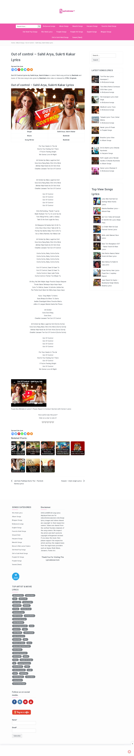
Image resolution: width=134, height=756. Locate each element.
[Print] (28, 69)
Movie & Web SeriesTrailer (21, 646)
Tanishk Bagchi (18, 677)
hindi (31, 626)
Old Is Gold (17, 656)
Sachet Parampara (24, 663)
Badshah (26, 605)
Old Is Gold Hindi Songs (60, 37)
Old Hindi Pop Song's (20, 653)
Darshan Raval (26, 609)
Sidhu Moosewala (19, 670)
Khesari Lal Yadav (19, 643)
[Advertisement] (53, 594)
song (15, 673)
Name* (14, 720)
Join (15, 577)
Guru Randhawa (18, 622)
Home (13, 43)
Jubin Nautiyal (29, 632)
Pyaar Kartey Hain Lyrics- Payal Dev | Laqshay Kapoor (111, 273)
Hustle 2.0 (16, 629)
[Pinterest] (19, 69)
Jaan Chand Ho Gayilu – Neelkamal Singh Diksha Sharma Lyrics (110, 283)
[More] (31, 69)
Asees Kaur (17, 605)
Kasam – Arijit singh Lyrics (71, 481)
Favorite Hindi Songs (109, 26)
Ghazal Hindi (16, 535)
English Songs (92, 32)
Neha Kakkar (17, 649)
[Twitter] (15, 69)
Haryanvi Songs (92, 26)
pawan (26, 656)
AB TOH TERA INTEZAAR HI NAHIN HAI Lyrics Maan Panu (111, 220)
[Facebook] (12, 69)
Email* (14, 727)
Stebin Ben (23, 673)
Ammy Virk (23, 599)
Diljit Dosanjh (17, 615)
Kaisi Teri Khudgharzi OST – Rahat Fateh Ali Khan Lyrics (111, 246)
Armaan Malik (28, 602)
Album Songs (64, 26)
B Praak (16, 609)
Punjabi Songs (61, 32)
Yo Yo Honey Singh (19, 683)
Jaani (25, 629)
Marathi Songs (77, 26)
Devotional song (18, 612)
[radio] (43, 422)
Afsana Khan (30, 595)
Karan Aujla (17, 639)
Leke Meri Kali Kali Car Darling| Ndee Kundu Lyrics (110, 201)
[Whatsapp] (22, 69)
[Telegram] (25, 69)
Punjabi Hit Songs (76, 32)
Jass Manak (17, 632)
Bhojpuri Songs (106, 32)
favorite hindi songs (19, 619)
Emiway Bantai (29, 615)
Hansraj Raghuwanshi (20, 626)
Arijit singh (17, 602)
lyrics (29, 643)
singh (29, 670)
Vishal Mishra (17, 680)
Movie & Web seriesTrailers (21, 546)
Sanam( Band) (77, 37)
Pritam (15, 660)
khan (25, 639)
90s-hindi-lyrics (18, 595)
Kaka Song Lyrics (19, 636)
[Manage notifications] (129, 751)
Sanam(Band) (18, 666)
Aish (15, 599)
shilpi (27, 666)
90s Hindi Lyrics (46, 32)
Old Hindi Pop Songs (30, 32)
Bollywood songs (49, 26)
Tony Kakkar (30, 677)
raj (14, 663)
